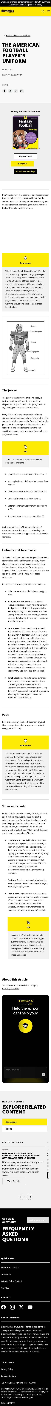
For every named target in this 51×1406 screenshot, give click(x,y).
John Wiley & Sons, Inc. (35, 1388)
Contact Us (6, 1274)
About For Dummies (10, 1267)
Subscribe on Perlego (25, 171)
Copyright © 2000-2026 (11, 1388)
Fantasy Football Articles (18, 35)
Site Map (5, 1288)
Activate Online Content (11, 1281)
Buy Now (22, 163)
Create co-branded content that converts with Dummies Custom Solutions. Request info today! (25, 3)
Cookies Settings (8, 1376)
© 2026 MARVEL (8, 1403)
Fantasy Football (10, 988)
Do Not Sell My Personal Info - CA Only (18, 1382)
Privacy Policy (7, 1369)
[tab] (24, 1122)
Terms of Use (7, 1362)
